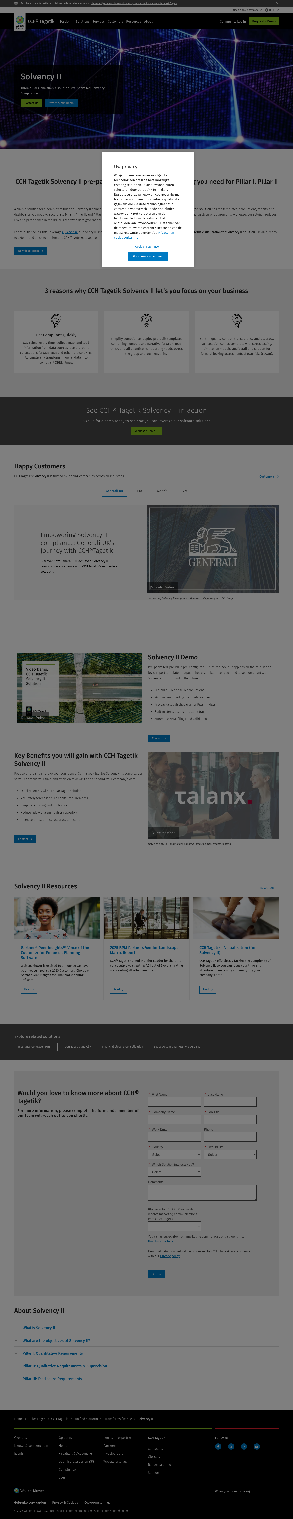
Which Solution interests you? (171, 1164)
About (148, 21)
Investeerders (113, 1453)
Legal (63, 1477)
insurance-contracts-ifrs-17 (35, 1047)
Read (27, 989)
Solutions (82, 21)
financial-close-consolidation (122, 1047)
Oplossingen (37, 1419)
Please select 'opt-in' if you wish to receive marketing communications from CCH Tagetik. (172, 1214)
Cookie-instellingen (147, 246)
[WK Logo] (29, 1490)
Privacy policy (170, 1256)
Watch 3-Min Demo (61, 103)
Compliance (67, 1469)
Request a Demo (264, 21)
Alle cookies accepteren (148, 256)
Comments (155, 1182)
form (31, 103)
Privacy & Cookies (65, 1502)
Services (98, 21)
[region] (148, 209)
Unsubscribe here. (161, 1241)
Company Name (162, 1112)
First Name (158, 1094)
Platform (66, 21)
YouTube (257, 1446)
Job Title (212, 1112)
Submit (157, 1274)
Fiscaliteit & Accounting (75, 1453)
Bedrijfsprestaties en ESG (76, 1461)
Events (18, 1453)
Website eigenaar (115, 1461)
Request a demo (159, 1465)
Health (63, 1446)
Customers (115, 21)
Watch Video (165, 587)
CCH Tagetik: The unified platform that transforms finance (91, 1419)
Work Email (158, 1129)
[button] (39, 1328)
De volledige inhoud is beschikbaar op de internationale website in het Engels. (134, 3)
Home (18, 1419)
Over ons (20, 1438)
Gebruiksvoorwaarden (30, 1502)
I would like (214, 1147)
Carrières (109, 1446)
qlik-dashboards (78, 1047)
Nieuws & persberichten (31, 1446)
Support (153, 1473)
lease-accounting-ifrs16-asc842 (177, 1047)
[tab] (114, 491)
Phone (208, 1129)
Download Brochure (30, 251)
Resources (133, 21)
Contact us (155, 1449)
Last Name (214, 1094)
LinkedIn (244, 1446)
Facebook (218, 1446)
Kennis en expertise (117, 1438)
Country (156, 1147)
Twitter (231, 1446)
